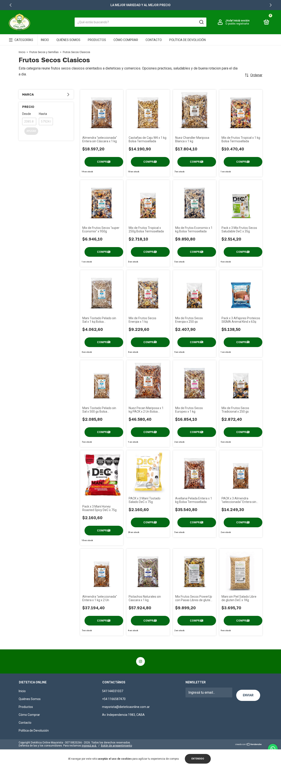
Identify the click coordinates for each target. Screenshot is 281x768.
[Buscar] (201, 22)
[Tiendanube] (248, 745)
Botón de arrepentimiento (116, 745)
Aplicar (31, 131)
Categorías (23, 40)
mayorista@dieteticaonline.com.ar (126, 707)
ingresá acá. (89, 745)
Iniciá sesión (241, 20)
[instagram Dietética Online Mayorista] (140, 661)
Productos (97, 40)
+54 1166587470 (114, 699)
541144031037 (112, 691)
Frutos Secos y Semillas (44, 52)
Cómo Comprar (125, 40)
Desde (26, 114)
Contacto (154, 40)
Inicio (45, 40)
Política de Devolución (187, 40)
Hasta (43, 114)
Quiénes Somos (68, 40)
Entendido (197, 758)
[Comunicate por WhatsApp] (273, 749)
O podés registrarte (237, 23)
